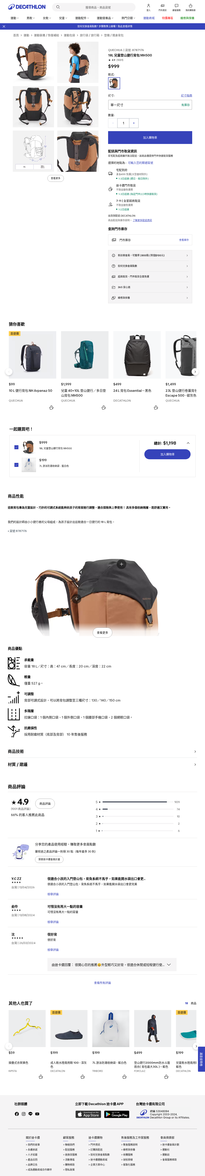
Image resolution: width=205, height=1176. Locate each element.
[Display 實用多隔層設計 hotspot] (121, 564)
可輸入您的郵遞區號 (140, 162)
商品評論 (45, 803)
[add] (134, 123)
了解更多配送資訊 (142, 220)
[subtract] (113, 123)
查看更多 (55, 178)
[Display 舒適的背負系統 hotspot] (76, 599)
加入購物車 (150, 137)
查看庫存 (184, 239)
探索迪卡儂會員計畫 (49, 859)
